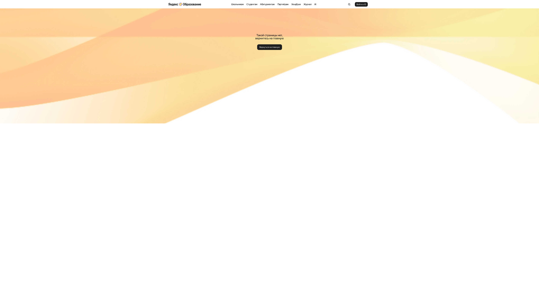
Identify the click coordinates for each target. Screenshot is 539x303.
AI (315, 4)
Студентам (251, 4)
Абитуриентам (267, 4)
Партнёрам (283, 4)
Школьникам (237, 4)
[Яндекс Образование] (184, 4)
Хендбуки (296, 4)
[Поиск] (349, 4)
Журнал (307, 4)
